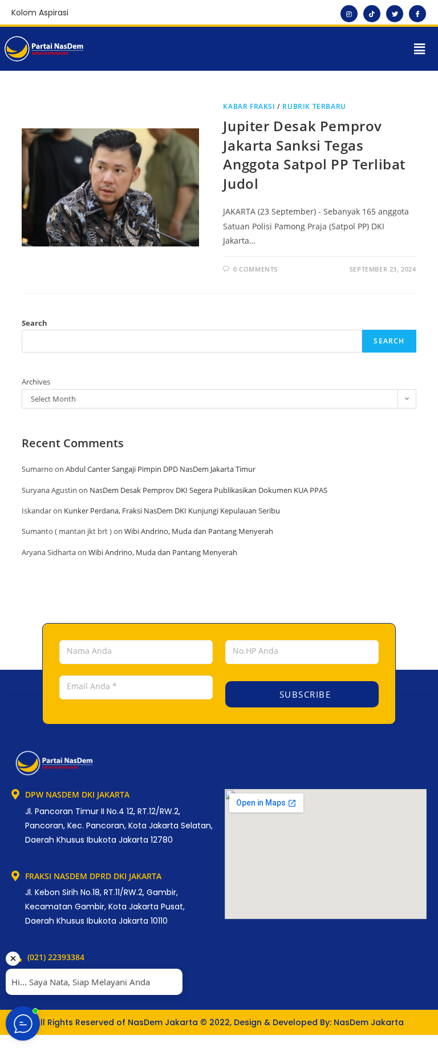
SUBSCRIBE (303, 694)
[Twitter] (394, 13)
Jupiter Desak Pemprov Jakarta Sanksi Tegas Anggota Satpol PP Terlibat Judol (314, 154)
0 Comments (255, 269)
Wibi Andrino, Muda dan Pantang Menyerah (198, 531)
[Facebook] (417, 13)
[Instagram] (349, 13)
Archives (36, 382)
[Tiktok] (371, 13)
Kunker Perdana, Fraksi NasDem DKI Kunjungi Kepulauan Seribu (172, 510)
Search (34, 323)
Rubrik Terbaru (314, 106)
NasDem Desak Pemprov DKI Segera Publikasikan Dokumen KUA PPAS (208, 490)
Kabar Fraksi (249, 106)
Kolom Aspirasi (39, 12)
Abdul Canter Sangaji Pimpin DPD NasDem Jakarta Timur (161, 469)
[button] (419, 48)
